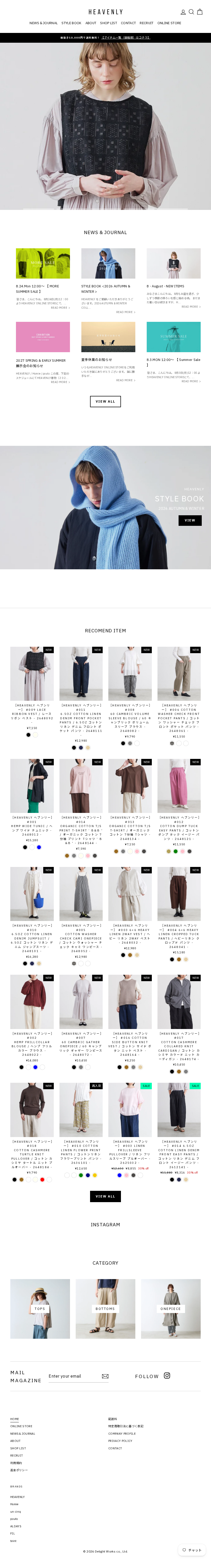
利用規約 (16, 1463)
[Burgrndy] (28, 1067)
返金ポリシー (19, 1470)
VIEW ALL (106, 401)
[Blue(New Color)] (67, 1175)
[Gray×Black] (28, 1179)
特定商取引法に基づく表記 (125, 1426)
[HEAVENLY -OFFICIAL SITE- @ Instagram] (167, 1376)
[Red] (42, 1179)
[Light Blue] (39, 847)
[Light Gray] (130, 743)
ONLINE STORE (169, 23)
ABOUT (90, 23)
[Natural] (87, 747)
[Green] (175, 851)
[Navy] (87, 1175)
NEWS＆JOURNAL (44, 23)
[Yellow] (94, 1175)
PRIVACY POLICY (120, 1441)
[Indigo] (80, 747)
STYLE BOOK (71, 23)
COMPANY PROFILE (122, 1433)
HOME (14, 1419)
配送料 (112, 1419)
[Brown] (67, 855)
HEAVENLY (17, 1497)
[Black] (28, 734)
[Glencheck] (185, 743)
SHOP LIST (108, 23)
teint (13, 1541)
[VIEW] (105, 507)
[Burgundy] (32, 847)
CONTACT (128, 23)
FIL (12, 1533)
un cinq (15, 1511)
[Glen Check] (87, 963)
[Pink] (87, 855)
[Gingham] (179, 743)
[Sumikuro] (94, 855)
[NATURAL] (185, 1179)
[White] (140, 1175)
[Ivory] (35, 734)
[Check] (172, 743)
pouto (14, 1519)
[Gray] (74, 855)
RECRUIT (146, 23)
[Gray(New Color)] (74, 1175)
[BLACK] (172, 1179)
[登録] (105, 1376)
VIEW (188, 141)
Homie (14, 1504)
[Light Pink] (126, 1175)
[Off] (137, 743)
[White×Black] (49, 1179)
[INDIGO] (179, 1179)
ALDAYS (15, 1526)
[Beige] (168, 851)
